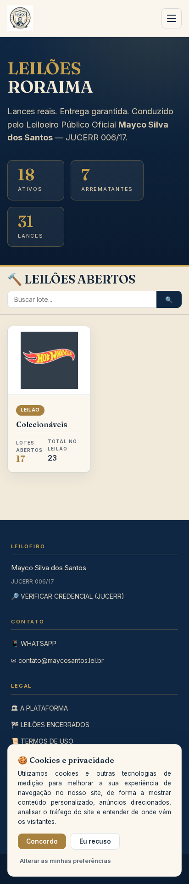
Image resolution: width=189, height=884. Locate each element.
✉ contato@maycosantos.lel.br (57, 660)
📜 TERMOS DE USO (42, 741)
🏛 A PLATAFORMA (39, 708)
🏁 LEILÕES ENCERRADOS (50, 724)
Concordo (42, 841)
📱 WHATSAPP (33, 643)
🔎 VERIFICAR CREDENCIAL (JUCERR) (67, 596)
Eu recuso (95, 841)
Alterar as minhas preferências (65, 860)
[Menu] (171, 18)
